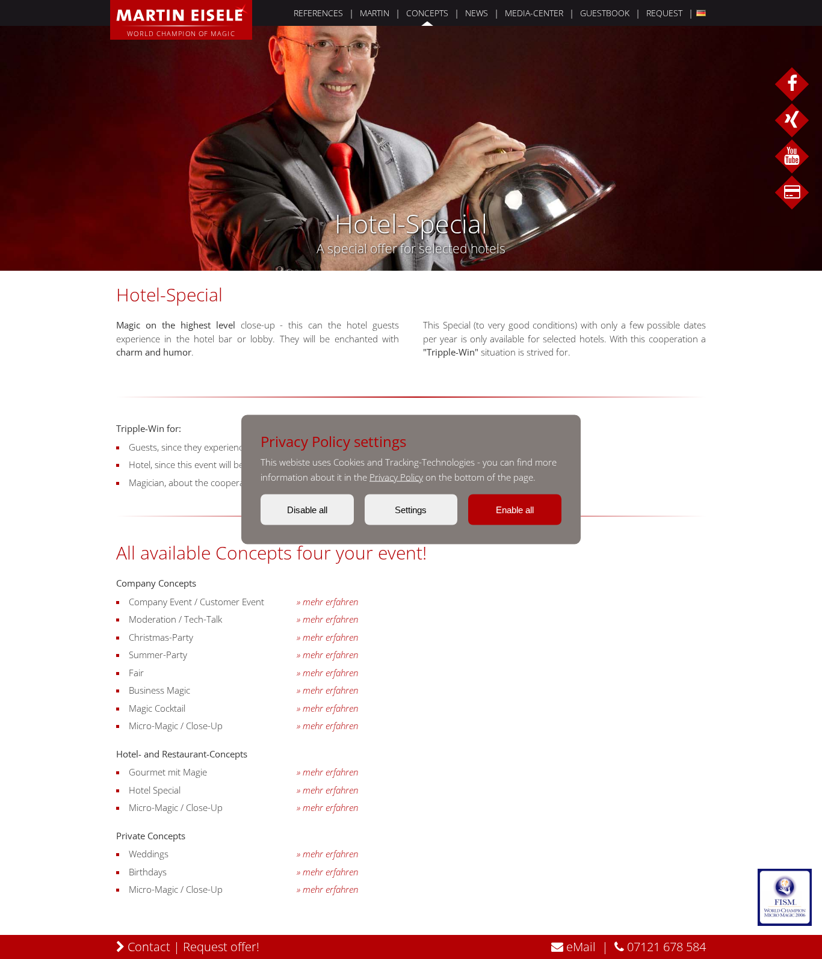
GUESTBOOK (604, 13)
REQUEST (664, 13)
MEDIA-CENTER (534, 13)
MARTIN (374, 13)
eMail (579, 947)
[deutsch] (699, 13)
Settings (411, 510)
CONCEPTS (427, 13)
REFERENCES (318, 13)
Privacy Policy (396, 477)
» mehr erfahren (327, 602)
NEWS (476, 13)
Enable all (515, 510)
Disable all (307, 510)
